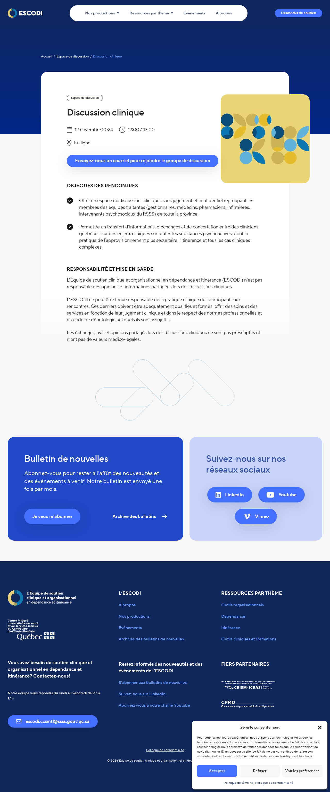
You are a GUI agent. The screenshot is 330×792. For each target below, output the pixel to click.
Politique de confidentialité (274, 783)
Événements (194, 13)
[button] (319, 727)
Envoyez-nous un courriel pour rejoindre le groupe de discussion (142, 161)
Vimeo (262, 516)
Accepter (217, 771)
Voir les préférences (302, 771)
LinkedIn (234, 495)
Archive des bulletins (134, 516)
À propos (224, 13)
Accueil (46, 56)
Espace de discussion (72, 56)
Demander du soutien (298, 13)
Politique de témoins (238, 783)
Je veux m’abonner (52, 516)
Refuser (259, 771)
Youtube (287, 495)
